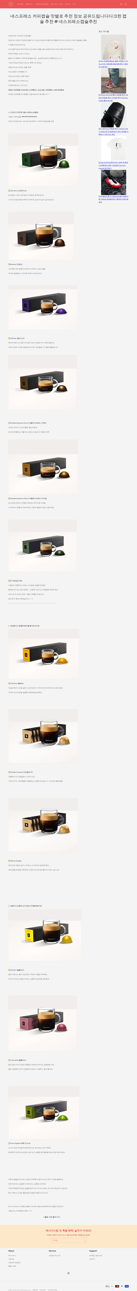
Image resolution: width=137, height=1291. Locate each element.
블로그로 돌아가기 (52, 1217)
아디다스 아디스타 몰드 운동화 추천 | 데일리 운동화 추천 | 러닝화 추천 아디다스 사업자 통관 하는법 (113, 98)
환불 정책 (35, 1290)
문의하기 (92, 1259)
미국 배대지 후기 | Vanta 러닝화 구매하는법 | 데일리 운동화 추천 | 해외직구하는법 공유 (114, 199)
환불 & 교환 (12, 1266)
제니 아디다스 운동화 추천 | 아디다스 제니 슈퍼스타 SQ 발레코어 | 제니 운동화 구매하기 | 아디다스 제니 (114, 132)
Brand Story (12, 1255)
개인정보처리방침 (52, 1290)
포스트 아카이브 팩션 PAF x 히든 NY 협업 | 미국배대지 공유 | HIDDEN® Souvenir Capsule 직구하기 (113, 165)
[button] (29, 4)
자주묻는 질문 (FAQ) (95, 1255)
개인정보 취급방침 (14, 1262)
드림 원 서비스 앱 (54, 1255)
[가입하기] (84, 1240)
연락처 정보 (43, 1290)
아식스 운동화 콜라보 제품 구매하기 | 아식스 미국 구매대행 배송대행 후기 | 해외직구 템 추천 (113, 64)
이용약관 (11, 1259)
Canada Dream (16, 1290)
